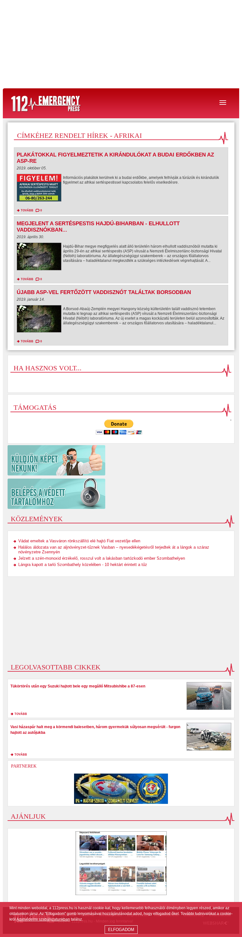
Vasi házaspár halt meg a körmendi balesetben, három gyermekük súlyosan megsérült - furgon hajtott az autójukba (95, 730)
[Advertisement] (121, 44)
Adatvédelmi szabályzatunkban (43, 919)
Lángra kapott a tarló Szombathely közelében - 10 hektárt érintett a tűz (82, 564)
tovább (27, 210)
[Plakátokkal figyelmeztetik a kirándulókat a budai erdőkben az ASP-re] (39, 189)
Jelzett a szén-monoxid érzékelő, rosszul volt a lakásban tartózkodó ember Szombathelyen (101, 558)
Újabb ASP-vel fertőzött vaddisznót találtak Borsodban (104, 292)
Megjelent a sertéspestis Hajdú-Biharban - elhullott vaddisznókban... (98, 227)
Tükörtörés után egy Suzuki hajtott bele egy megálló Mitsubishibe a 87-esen (77, 686)
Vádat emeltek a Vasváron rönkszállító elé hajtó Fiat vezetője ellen (79, 541)
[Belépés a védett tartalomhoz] (121, 494)
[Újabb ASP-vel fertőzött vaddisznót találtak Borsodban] (39, 320)
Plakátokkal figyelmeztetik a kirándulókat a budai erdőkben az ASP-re (115, 158)
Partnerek (24, 766)
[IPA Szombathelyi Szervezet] (121, 788)
